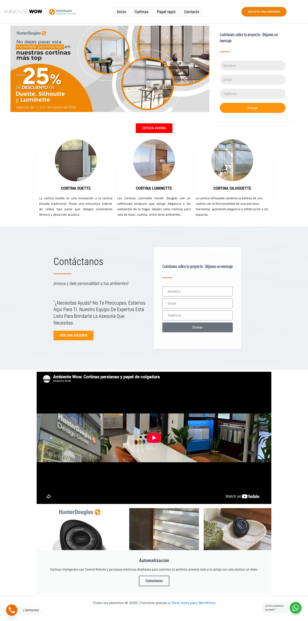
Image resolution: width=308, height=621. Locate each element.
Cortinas (142, 11)
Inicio (121, 11)
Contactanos (154, 581)
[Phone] (11, 610)
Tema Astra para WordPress (193, 603)
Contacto (191, 11)
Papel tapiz (166, 11)
